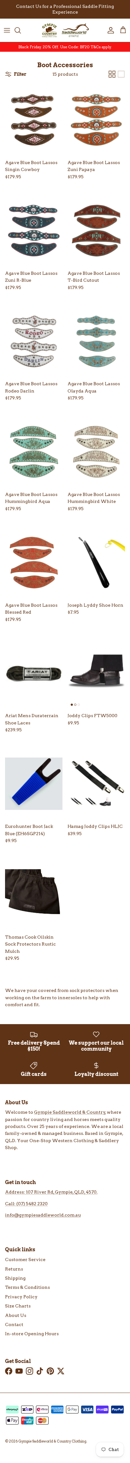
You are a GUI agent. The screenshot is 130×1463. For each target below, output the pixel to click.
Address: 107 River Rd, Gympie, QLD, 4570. (51, 1192)
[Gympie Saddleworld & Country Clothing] (65, 30)
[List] (121, 74)
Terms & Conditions (27, 1287)
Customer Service (25, 1259)
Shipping (15, 1278)
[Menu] (7, 30)
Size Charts (18, 1305)
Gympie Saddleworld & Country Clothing (52, 1441)
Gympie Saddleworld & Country (69, 1112)
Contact (14, 1324)
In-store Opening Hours (32, 1333)
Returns (14, 1268)
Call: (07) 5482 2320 (26, 1203)
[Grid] (112, 74)
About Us (15, 1315)
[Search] (21, 30)
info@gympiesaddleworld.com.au (43, 1215)
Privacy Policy (21, 1296)
